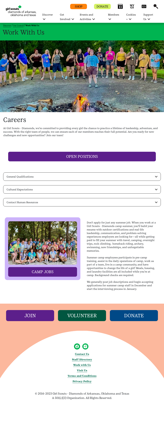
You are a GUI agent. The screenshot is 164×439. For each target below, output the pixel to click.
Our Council (18, 25)
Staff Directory (82, 359)
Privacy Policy (82, 381)
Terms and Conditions (82, 375)
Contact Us (82, 354)
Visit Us (82, 370)
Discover (7, 25)
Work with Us (82, 365)
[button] (120, 7)
